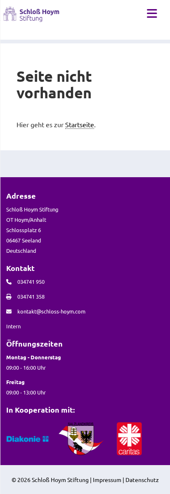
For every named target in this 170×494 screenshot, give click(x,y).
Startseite (79, 124)
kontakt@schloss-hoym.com (51, 311)
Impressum (107, 479)
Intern (13, 326)
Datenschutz (142, 479)
